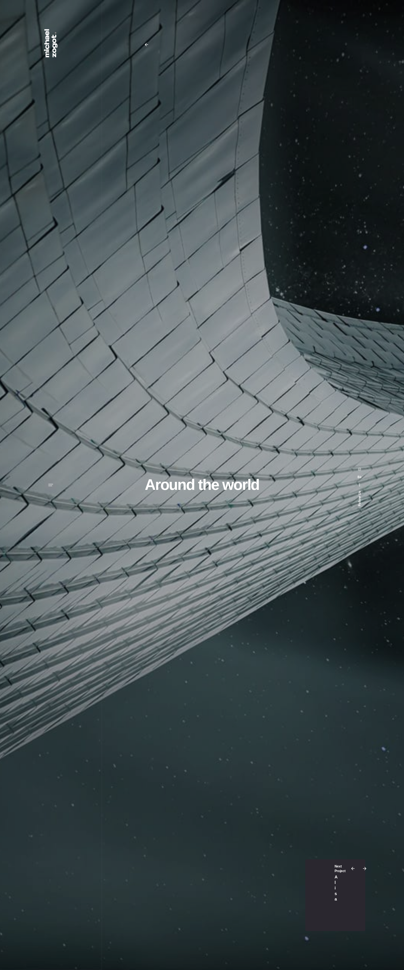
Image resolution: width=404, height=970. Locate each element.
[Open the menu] (51, 485)
